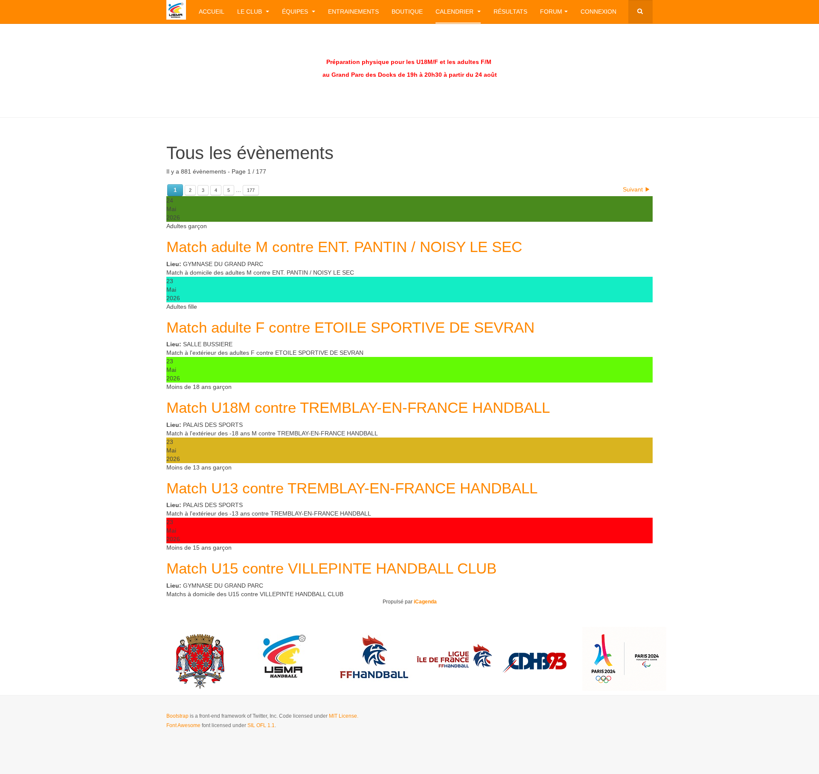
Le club (250, 11)
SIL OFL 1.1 (261, 725)
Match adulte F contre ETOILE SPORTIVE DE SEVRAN (350, 327)
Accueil (211, 11)
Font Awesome (183, 725)
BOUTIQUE (407, 11)
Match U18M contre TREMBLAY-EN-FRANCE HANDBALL (358, 407)
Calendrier (455, 11)
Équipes (296, 11)
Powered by (614, 723)
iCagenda (425, 602)
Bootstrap (177, 716)
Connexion (598, 11)
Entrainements (353, 11)
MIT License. (343, 716)
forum (551, 11)
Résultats (510, 11)
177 (251, 190)
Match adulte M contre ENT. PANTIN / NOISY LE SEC (344, 246)
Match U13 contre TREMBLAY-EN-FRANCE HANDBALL (351, 488)
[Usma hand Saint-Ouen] (176, 10)
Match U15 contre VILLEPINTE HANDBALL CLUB (331, 568)
